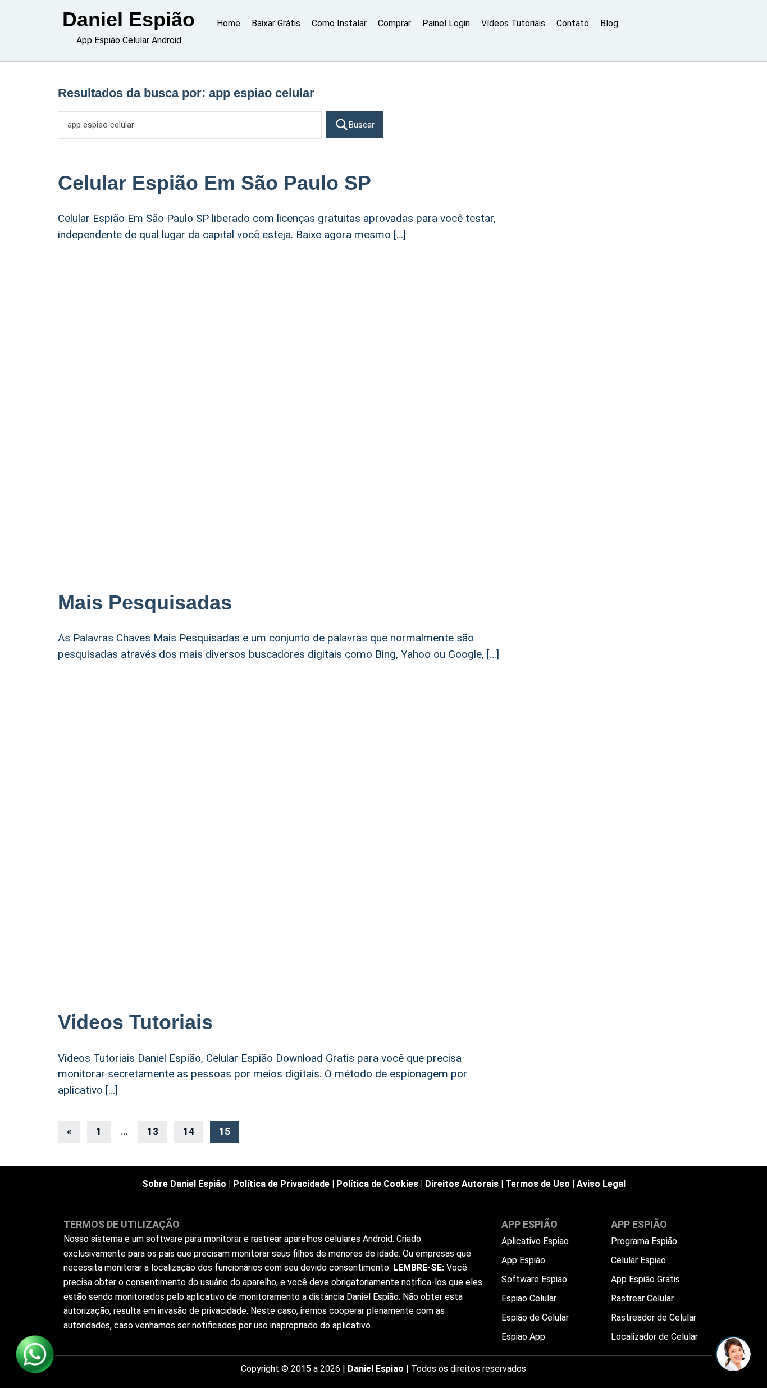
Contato (572, 23)
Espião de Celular (535, 1317)
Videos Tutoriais (135, 1022)
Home (228, 23)
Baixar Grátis (276, 23)
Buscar (362, 125)
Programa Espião (644, 1241)
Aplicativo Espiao (535, 1241)
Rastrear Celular (642, 1298)
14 (188, 1131)
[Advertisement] (282, 343)
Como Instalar (339, 23)
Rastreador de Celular (653, 1317)
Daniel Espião (128, 19)
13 (152, 1131)
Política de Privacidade (281, 1183)
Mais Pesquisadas (145, 602)
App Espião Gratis (645, 1279)
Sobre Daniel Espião (184, 1183)
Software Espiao (534, 1279)
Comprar (394, 23)
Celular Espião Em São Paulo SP (214, 182)
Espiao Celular (528, 1298)
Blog (609, 23)
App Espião (523, 1260)
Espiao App (523, 1336)
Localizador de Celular (654, 1336)
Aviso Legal (601, 1183)
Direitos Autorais (462, 1183)
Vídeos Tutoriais (513, 23)
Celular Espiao (638, 1260)
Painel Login (446, 23)
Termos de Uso (537, 1183)
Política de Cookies (377, 1183)
